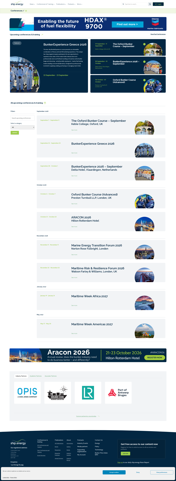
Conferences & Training (45, 4)
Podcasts (71, 4)
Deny (138, 472)
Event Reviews (41, 455)
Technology (99, 450)
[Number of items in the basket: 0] (150, 4)
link (27, 391)
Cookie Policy (6, 477)
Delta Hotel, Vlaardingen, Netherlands (102, 67)
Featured (17, 43)
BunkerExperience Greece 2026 (65, 44)
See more (101, 125)
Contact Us (99, 440)
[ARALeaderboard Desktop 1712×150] (88, 355)
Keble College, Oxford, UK (102, 49)
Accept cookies (114, 472)
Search (14, 132)
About (69, 440)
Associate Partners (51, 376)
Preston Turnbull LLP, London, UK (101, 85)
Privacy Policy (13, 477)
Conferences (17, 11)
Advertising (70, 443)
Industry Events (82, 443)
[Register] (158, 4)
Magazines (58, 450)
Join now (125, 453)
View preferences (161, 472)
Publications (60, 4)
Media (68, 450)
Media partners (82, 446)
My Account (81, 455)
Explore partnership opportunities (86, 416)
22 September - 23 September (55, 75)
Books (56, 446)
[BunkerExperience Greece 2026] (25, 69)
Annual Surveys (59, 458)
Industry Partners (21, 376)
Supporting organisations (81, 450)
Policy (97, 446)
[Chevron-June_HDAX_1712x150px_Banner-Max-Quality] (88, 24)
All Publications (59, 443)
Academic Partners (36, 376)
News (32, 4)
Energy (97, 443)
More (79, 4)
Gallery (69, 446)
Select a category (16, 123)
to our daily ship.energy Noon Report (133, 462)
